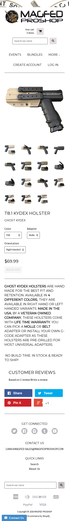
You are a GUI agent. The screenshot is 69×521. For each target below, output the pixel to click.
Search (34, 464)
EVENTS (15, 54)
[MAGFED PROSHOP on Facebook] (24, 431)
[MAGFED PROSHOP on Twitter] (14, 431)
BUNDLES (34, 54)
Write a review (38, 379)
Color (7, 228)
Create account (27, 65)
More (53, 54)
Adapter (32, 228)
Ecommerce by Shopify (39, 516)
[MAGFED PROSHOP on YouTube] (55, 431)
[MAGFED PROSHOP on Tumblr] (45, 431)
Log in (53, 65)
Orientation (11, 243)
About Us (34, 468)
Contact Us (15, 517)
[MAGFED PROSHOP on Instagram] (34, 431)
